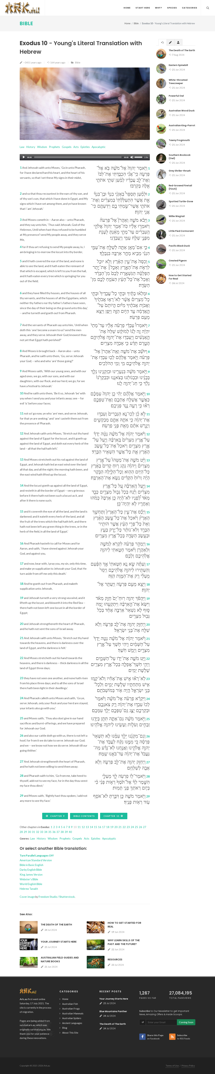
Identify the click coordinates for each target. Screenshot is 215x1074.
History (30, 147)
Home (127, 23)
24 (132, 827)
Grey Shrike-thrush (180, 170)
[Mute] (131, 157)
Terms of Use (172, 1065)
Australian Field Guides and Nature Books (60, 959)
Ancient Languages (72, 1023)
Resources (115, 959)
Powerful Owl (176, 95)
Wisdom (42, 147)
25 (136, 827)
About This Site (70, 1032)
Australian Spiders (71, 1018)
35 (49, 832)
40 (70, 832)
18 (107, 827)
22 (124, 827)
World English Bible (31, 884)
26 (140, 827)
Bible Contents (84, 816)
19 (111, 827)
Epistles (85, 147)
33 (41, 832)
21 (120, 827)
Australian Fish (70, 1003)
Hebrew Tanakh (29, 888)
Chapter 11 (112, 816)
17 (103, 827)
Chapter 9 (57, 816)
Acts (76, 147)
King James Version (31, 874)
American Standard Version (36, 860)
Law (22, 147)
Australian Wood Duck (182, 110)
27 (144, 827)
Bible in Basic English (31, 865)
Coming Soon (186, 1022)
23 (128, 827)
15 (95, 827)
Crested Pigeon (178, 260)
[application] (85, 157)
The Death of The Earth (56, 924)
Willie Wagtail (177, 216)
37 (58, 832)
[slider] (138, 157)
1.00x (146, 157)
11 (79, 827)
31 (33, 832)
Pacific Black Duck (179, 245)
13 (87, 827)
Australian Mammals (72, 1013)
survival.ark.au (27, 1024)
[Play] (23, 157)
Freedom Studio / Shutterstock (57, 896)
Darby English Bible (31, 869)
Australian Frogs (71, 1008)
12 (83, 827)
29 (25, 832)
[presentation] (163, 42)
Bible (26, 23)
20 (116, 827)
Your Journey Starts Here (58, 942)
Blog (64, 1027)
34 (45, 832)
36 (54, 832)
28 (21, 832)
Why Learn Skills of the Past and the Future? (124, 942)
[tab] (162, 42)
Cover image (27, 896)
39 (66, 832)
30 (29, 832)
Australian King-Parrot (182, 125)
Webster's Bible (29, 879)
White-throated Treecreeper (178, 81)
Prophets (54, 147)
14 (91, 827)
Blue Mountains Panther (113, 1011)
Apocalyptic (98, 147)
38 (62, 832)
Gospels (66, 147)
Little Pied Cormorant (181, 231)
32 (37, 832)
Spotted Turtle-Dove (181, 201)
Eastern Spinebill (178, 65)
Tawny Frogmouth (179, 140)
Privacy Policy (188, 1065)
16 (99, 827)
